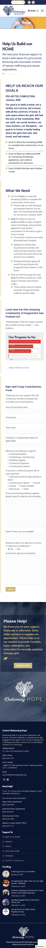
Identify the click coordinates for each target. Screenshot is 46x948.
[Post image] (5, 873)
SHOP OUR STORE (12, 851)
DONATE (8, 842)
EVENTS (8, 846)
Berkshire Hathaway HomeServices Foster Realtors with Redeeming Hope (27, 891)
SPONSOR (9, 856)
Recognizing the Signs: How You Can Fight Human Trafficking (27, 882)
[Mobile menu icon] (42, 10)
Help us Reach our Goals (19, 368)
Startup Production (27, 944)
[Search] (23, 2)
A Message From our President (23, 871)
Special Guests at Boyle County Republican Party (23, 910)
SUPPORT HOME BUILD (14, 860)
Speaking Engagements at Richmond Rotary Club (25, 901)
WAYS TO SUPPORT (13, 837)
